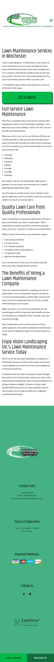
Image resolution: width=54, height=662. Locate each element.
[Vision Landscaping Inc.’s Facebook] (24, 595)
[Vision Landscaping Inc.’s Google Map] (30, 595)
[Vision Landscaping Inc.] (28, 19)
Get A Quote (27, 98)
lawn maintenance (10, 66)
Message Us (40, 657)
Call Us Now (13, 657)
